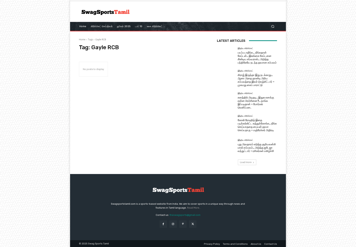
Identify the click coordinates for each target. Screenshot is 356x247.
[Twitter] (192, 224)
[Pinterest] (183, 224)
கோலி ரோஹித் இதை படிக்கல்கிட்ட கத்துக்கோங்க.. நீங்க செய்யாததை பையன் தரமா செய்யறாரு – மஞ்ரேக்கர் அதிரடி (257, 125)
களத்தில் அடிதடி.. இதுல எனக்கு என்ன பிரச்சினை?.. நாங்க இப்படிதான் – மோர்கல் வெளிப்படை (256, 102)
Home (82, 39)
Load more (246, 162)
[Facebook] (163, 224)
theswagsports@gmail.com (184, 215)
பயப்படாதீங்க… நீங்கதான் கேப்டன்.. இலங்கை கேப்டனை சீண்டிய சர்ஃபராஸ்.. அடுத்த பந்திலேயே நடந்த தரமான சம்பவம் (257, 57)
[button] (272, 26)
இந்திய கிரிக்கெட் (245, 48)
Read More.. (193, 207)
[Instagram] (173, 224)
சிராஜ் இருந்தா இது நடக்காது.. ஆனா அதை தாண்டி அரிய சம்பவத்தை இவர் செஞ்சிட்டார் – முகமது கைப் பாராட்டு (256, 80)
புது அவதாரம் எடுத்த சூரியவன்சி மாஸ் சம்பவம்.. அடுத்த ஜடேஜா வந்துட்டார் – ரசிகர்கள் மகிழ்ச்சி (257, 148)
